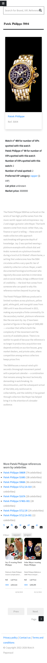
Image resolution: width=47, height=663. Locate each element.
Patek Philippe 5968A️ (14, 482)
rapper (34, 175)
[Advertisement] (23, 434)
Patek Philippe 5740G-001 (16, 501)
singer (27, 535)
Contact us (25, 637)
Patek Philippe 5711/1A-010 (17, 486)
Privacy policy (10, 637)
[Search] (41, 10)
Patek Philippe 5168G (14, 477)
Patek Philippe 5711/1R (15, 510)
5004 (6, 585)
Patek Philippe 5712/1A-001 (17, 515)
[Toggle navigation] (3, 3)
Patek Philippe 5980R (14, 472)
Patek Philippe (16, 116)
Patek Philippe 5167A (14, 496)
